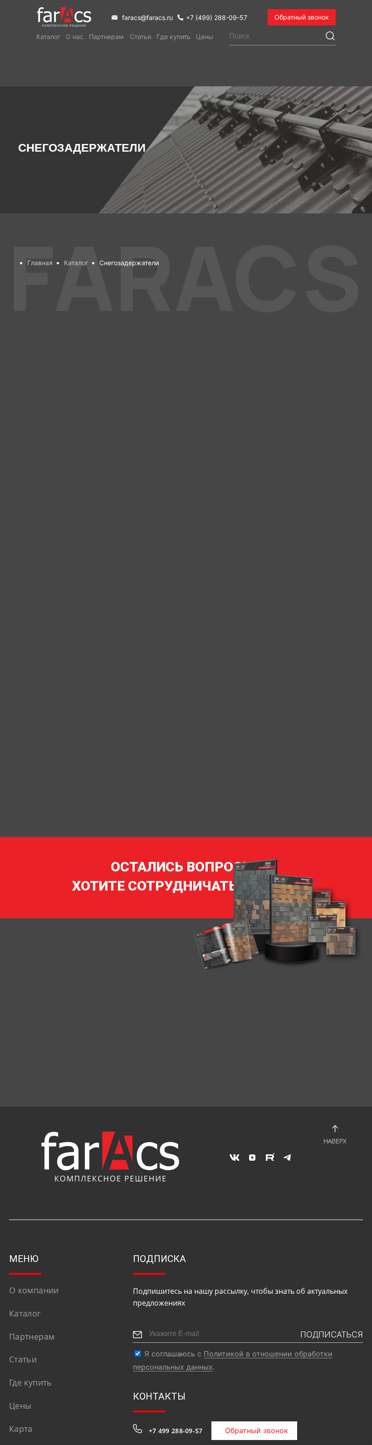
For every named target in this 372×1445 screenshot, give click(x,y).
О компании (34, 1290)
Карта (21, 1428)
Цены (204, 36)
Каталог (48, 36)
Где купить (174, 36)
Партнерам (106, 36)
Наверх (335, 1141)
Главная (40, 263)
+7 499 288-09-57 (175, 1430)
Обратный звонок (301, 17)
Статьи (140, 36)
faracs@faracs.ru (146, 17)
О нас (74, 36)
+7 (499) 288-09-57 (216, 17)
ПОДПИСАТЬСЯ (331, 1334)
